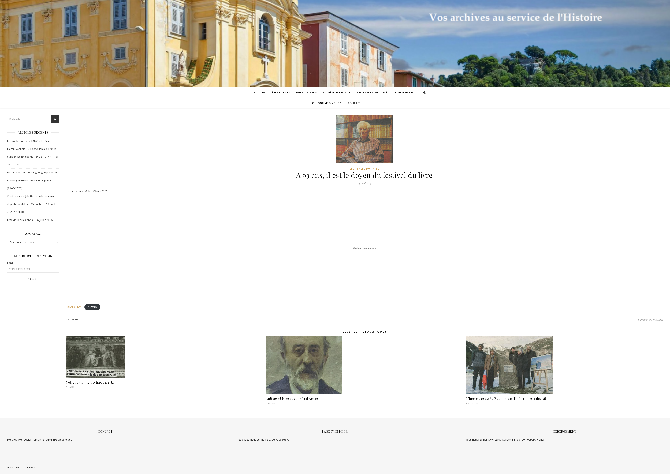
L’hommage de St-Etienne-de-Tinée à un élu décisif (506, 398)
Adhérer (354, 103)
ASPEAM (76, 319)
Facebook (282, 439)
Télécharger (92, 306)
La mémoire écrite (337, 92)
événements (281, 92)
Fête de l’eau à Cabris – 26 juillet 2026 (30, 220)
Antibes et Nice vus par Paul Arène (292, 398)
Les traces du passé (372, 92)
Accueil (260, 92)
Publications (306, 92)
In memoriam (403, 92)
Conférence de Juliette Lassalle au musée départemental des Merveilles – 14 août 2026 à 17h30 (31, 204)
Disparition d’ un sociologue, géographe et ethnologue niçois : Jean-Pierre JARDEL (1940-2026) (32, 180)
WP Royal (30, 467)
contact (66, 439)
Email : (10, 262)
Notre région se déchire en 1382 (90, 382)
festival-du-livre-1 (74, 306)
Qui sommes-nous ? (327, 103)
